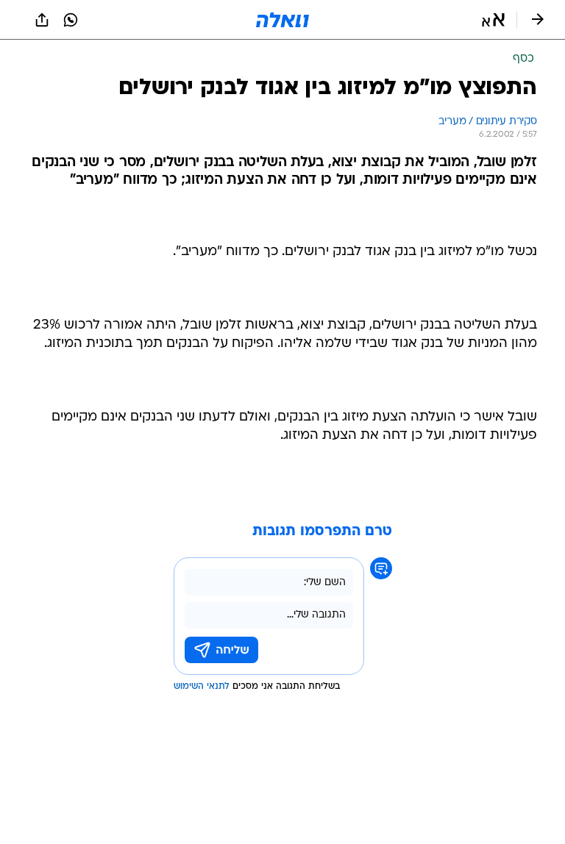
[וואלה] (282, 19)
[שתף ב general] (42, 20)
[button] (493, 19)
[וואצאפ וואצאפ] (70, 19)
